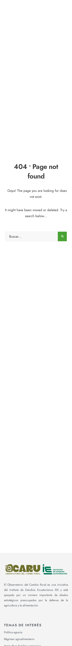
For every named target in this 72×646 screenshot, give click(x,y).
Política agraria (13, 632)
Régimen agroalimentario (19, 639)
